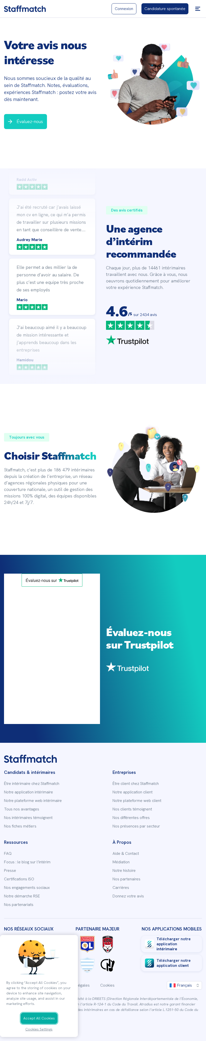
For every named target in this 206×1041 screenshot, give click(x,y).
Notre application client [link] (132, 792)
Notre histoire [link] (124, 870)
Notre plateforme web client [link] (137, 800)
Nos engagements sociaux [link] (27, 887)
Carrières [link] (121, 887)
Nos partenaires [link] (126, 879)
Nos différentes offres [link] (131, 817)
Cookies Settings (39, 1029)
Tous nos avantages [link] (21, 809)
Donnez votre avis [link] (128, 896)
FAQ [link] (8, 853)
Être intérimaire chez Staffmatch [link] (31, 783)
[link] (25, 9)
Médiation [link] (121, 862)
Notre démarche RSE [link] (22, 896)
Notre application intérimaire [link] (28, 792)
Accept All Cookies (39, 1018)
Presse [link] (10, 870)
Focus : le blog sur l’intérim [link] (27, 862)
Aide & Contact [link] (126, 853)
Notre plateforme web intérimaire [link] (33, 800)
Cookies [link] (107, 985)
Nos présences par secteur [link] (136, 826)
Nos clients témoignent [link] (132, 809)
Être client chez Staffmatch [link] (136, 783)
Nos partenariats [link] (18, 904)
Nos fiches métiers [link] (20, 826)
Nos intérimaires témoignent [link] (28, 817)
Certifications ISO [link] (19, 879)
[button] (197, 9)
